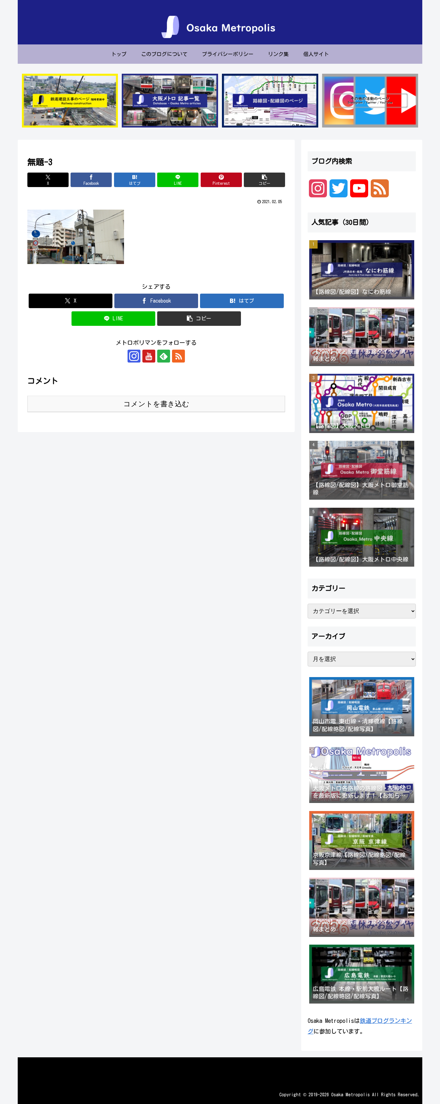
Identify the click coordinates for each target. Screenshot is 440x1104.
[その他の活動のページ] (370, 101)
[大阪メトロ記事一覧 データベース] (170, 101)
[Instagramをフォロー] (134, 356)
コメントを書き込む (156, 404)
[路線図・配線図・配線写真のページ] (270, 101)
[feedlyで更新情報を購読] (163, 356)
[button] (264, 180)
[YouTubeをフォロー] (148, 356)
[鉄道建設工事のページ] (70, 101)
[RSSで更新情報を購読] (178, 356)
